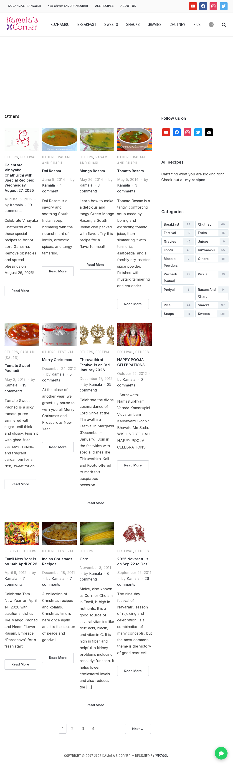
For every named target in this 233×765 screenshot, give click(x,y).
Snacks (133, 24)
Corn (84, 559)
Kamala (16, 205)
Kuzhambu (60, 24)
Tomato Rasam (130, 171)
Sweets (111, 24)
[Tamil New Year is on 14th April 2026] (22, 524)
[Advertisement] (116, 80)
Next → (138, 729)
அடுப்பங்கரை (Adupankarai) (68, 5)
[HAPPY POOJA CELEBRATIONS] (134, 325)
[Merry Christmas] (59, 325)
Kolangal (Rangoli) (24, 5)
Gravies (155, 24)
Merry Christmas (57, 359)
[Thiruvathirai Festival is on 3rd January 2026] (97, 325)
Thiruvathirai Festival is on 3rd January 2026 (95, 364)
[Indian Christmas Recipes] (59, 524)
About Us (128, 5)
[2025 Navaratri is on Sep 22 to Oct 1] (134, 524)
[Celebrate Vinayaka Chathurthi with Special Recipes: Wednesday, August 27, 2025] (22, 130)
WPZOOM (162, 756)
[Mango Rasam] (97, 130)
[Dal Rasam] (59, 130)
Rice (197, 24)
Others (11, 157)
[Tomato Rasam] (134, 130)
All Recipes (104, 5)
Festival (28, 157)
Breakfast (86, 24)
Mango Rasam (92, 171)
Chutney (177, 24)
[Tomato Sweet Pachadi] (22, 325)
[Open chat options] (221, 753)
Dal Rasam (51, 171)
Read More (20, 291)
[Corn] (97, 524)
